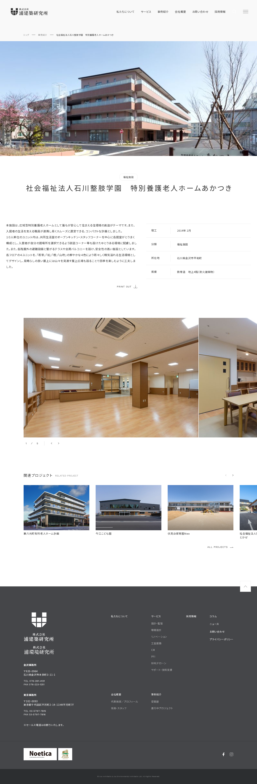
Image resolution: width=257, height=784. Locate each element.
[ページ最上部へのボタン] (245, 586)
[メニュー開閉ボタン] (245, 11)
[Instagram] (231, 754)
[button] (51, 443)
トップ (26, 34)
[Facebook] (223, 754)
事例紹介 (42, 34)
